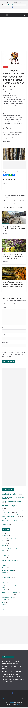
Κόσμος (3, 582)
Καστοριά (5, 67)
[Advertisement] (14, 36)
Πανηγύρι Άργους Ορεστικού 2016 (10, 592)
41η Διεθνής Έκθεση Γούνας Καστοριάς (11, 538)
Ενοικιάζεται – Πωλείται (8, 570)
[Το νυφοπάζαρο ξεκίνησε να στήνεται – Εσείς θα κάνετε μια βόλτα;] (14, 212)
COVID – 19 (4, 540)
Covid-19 (4, 543)
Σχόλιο (4, 307)
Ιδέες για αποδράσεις (7, 577)
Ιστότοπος (5, 342)
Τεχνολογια (4, 604)
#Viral (3, 533)
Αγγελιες (4, 545)
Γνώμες (3, 557)
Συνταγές (4, 599)
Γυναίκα (4, 562)
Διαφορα (4, 565)
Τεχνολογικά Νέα (6, 607)
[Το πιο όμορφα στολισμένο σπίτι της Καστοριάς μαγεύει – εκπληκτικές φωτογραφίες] (14, 268)
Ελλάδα (3, 567)
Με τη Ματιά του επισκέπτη (9, 585)
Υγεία (3, 609)
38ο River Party (5, 535)
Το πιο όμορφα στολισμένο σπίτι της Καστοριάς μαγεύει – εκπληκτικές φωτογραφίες (13, 284)
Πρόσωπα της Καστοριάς (8, 594)
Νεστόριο (4, 590)
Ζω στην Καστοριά (6, 575)
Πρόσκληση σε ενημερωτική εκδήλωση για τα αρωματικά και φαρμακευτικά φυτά (13, 256)
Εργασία (4, 572)
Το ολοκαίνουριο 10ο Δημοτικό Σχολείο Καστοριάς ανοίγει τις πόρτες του (13, 202)
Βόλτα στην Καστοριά (7, 555)
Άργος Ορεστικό (5, 553)
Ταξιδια (3, 602)
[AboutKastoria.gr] (3, 15)
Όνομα (4, 328)
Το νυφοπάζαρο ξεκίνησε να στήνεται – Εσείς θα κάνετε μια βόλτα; (14, 228)
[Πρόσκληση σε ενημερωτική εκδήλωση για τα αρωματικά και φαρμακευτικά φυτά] (14, 240)
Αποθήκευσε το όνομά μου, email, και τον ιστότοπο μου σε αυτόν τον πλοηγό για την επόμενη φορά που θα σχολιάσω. (14, 354)
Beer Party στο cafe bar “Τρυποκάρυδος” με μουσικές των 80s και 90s (14, 195)
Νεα (3, 587)
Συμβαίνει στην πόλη (7, 597)
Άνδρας (3, 550)
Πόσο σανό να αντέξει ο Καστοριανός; (14, 4)
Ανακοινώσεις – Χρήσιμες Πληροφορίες (11, 548)
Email (4, 335)
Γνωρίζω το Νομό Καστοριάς (9, 560)
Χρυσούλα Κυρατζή (15, 89)
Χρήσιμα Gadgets (6, 612)
